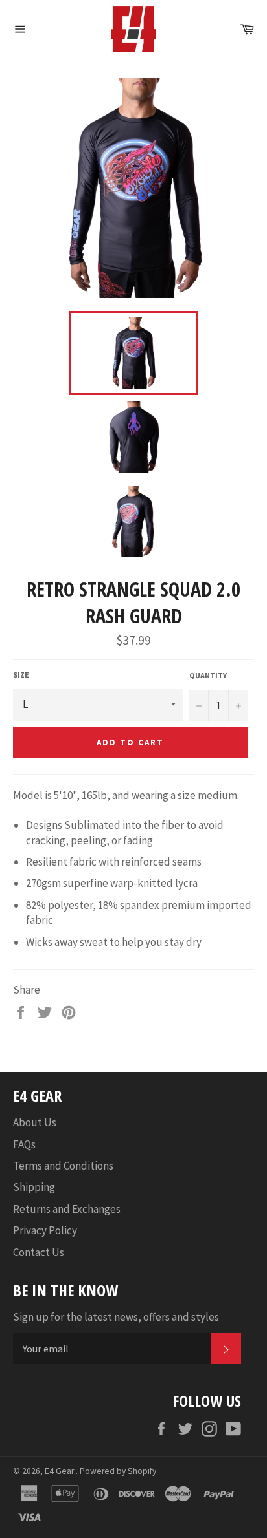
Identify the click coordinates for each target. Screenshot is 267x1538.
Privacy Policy (45, 1230)
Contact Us (38, 1252)
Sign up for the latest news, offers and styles (116, 1317)
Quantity (208, 675)
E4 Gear (60, 1471)
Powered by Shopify (118, 1471)
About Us (34, 1122)
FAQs (24, 1144)
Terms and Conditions (63, 1166)
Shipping (34, 1187)
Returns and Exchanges (67, 1209)
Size (21, 674)
